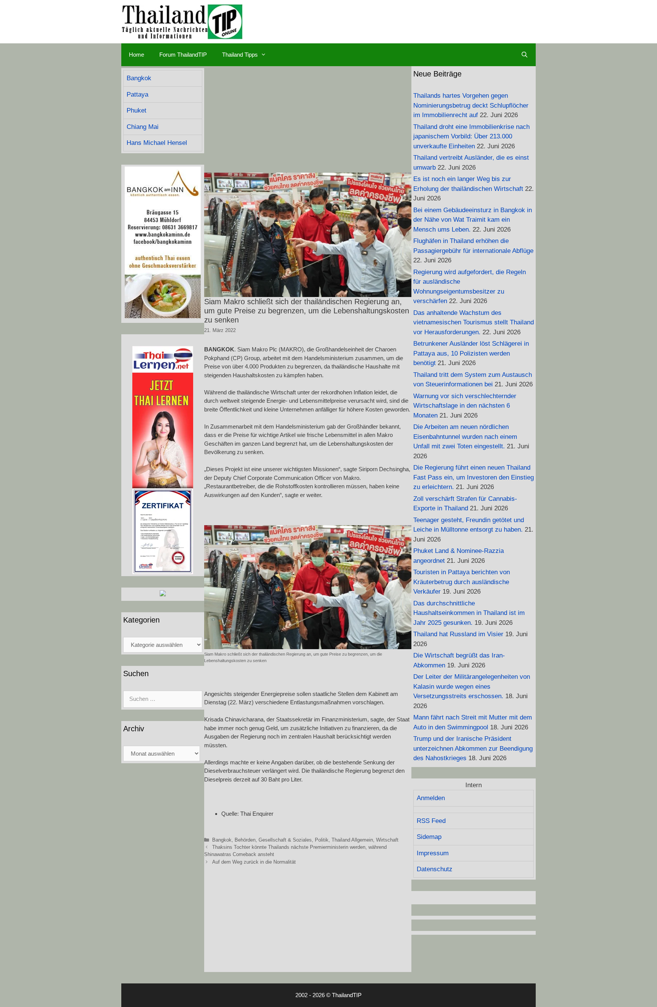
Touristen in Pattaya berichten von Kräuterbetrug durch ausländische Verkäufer (461, 582)
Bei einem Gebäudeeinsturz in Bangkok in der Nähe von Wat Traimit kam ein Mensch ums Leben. (472, 219)
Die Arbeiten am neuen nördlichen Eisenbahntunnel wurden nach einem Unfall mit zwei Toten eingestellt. (465, 436)
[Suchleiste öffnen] (524, 54)
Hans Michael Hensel (157, 142)
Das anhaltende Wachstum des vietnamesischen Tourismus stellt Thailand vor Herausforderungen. (473, 322)
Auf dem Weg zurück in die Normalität (254, 862)
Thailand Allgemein (352, 840)
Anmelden (431, 798)
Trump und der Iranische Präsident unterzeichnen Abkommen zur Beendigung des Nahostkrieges (473, 748)
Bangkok (222, 840)
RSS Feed (431, 820)
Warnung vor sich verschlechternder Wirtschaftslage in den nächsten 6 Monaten (464, 405)
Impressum (433, 853)
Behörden (245, 840)
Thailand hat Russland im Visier (458, 634)
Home (136, 54)
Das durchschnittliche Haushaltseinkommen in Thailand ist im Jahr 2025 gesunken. (469, 613)
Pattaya (137, 94)
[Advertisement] (307, 119)
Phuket (136, 110)
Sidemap (429, 836)
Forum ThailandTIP (183, 54)
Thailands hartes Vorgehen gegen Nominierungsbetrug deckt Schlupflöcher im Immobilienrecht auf (470, 105)
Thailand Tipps (240, 54)
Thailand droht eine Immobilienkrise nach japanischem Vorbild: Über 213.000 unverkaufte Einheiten (471, 136)
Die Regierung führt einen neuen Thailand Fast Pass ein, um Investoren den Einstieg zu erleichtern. (473, 477)
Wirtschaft (387, 840)
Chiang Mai (143, 126)
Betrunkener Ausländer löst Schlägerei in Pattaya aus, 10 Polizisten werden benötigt (471, 353)
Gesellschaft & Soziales (285, 840)
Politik (321, 840)
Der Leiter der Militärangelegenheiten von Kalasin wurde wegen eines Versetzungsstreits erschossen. (471, 686)
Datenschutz (434, 869)
